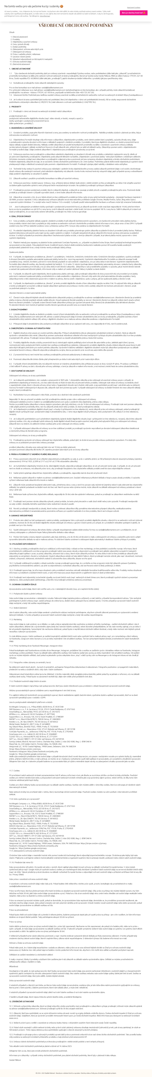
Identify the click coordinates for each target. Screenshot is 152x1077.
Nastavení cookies (133, 7)
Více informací (45, 16)
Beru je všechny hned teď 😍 (133, 13)
